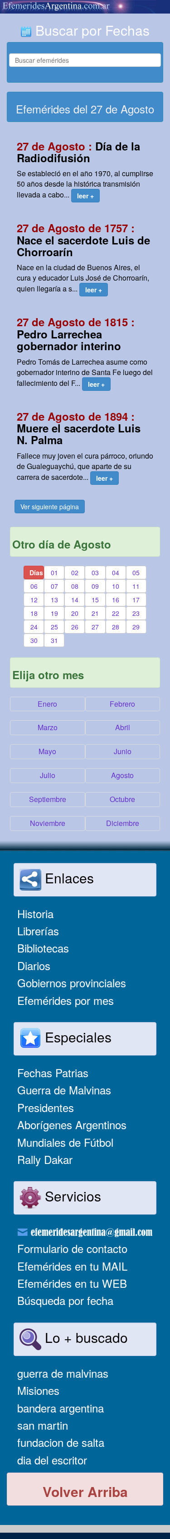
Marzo (48, 727)
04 (115, 572)
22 (115, 613)
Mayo (47, 751)
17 (136, 599)
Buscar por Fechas (91, 30)
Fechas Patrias (52, 1072)
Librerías (38, 930)
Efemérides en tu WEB (72, 1283)
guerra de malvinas (62, 1373)
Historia (35, 913)
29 (136, 626)
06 (34, 586)
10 (115, 586)
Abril (122, 727)
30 (34, 640)
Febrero (122, 704)
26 (74, 626)
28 (115, 626)
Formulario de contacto (72, 1248)
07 (54, 586)
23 (136, 613)
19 (54, 613)
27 (95, 626)
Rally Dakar (45, 1159)
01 (54, 572)
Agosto (122, 775)
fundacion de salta (60, 1442)
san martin (42, 1425)
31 (54, 640)
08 (74, 586)
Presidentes (45, 1107)
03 (95, 572)
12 (34, 599)
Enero (47, 704)
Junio (122, 751)
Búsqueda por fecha (65, 1300)
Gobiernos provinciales (71, 982)
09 (95, 586)
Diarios (33, 965)
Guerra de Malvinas (64, 1090)
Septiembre (47, 799)
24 (34, 626)
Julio (47, 775)
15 (95, 599)
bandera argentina (60, 1408)
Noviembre (47, 823)
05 (136, 572)
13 (54, 599)
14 (74, 599)
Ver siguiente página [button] (49, 506)
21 (95, 613)
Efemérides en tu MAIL (72, 1266)
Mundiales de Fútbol (65, 1142)
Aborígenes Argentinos (71, 1124)
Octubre (122, 799)
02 (74, 572)
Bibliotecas (43, 948)
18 (34, 613)
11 (136, 586)
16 (115, 599)
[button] (85, 195)
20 (74, 613)
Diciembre (122, 823)
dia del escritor (52, 1460)
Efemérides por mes (65, 1000)
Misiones (38, 1390)
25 (54, 626)
